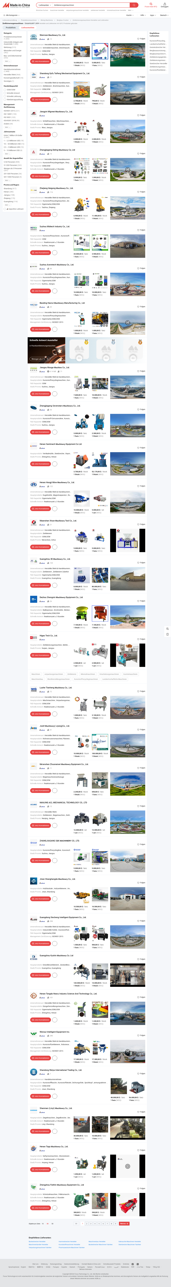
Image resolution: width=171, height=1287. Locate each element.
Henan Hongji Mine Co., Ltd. (57, 482)
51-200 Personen (13, 165)
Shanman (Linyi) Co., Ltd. (56, 1108)
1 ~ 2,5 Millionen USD (14, 140)
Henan (9, 192)
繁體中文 (40, 1267)
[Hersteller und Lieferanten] (16, 5)
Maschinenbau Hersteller (97, 1241)
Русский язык (100, 1267)
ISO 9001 (10, 117)
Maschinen (36, 674)
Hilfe (142, 15)
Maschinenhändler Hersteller (38, 1244)
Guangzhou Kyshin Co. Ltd (56, 955)
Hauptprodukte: (36, 48)
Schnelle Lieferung (13, 96)
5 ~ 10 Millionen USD (13, 150)
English (23, 1267)
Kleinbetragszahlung (14, 99)
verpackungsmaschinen (53, 674)
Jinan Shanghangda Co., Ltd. (57, 879)
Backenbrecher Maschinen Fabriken (101, 1244)
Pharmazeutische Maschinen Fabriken (72, 1247)
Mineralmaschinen (88, 674)
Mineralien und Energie (12, 51)
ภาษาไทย (140, 1267)
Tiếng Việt (156, 1267)
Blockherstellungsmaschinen (58, 679)
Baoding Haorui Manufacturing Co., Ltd (62, 303)
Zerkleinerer (71, 674)
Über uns (35, 1264)
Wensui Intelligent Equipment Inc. (55, 1031)
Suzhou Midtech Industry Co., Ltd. (55, 226)
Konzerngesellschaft (13, 78)
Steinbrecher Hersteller (158, 63)
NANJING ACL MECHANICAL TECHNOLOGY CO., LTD (63, 802)
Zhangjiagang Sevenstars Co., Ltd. (60, 405)
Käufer (129, 15)
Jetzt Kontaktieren (42, 61)
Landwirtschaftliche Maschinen (114, 679)
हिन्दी (132, 1267)
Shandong (10, 188)
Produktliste (11, 28)
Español (64, 1267)
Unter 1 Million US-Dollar (13, 136)
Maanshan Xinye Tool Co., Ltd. (58, 520)
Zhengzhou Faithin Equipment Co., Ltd (62, 1184)
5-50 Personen (12, 162)
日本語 (48, 1267)
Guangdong (11, 201)
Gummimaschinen (130, 674)
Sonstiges (9, 81)
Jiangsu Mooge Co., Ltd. (55, 367)
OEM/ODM (10, 89)
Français (56, 1267)
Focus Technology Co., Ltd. (83, 1274)
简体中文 (32, 1267)
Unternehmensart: (37, 44)
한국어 (109, 1267)
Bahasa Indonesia (85, 1269)
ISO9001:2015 (12, 111)
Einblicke (126, 1264)
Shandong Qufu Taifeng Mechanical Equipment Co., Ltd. (65, 73)
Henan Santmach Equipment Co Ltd (61, 444)
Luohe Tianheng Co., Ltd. (56, 687)
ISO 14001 (10, 114)
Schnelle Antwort (13, 93)
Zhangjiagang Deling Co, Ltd (57, 149)
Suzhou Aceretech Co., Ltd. (57, 264)
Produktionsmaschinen (13, 38)
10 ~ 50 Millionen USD (14, 144)
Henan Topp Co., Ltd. (54, 1146)
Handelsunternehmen (12, 70)
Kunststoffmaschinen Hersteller (69, 1244)
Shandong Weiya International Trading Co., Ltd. (61, 1070)
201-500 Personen (13, 173)
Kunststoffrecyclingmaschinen (86, 679)
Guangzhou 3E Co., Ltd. (55, 559)
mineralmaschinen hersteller (116, 10)
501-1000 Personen (13, 177)
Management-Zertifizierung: (41, 92)
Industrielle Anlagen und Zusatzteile (13, 43)
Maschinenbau (37, 679)
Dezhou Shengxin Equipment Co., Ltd (61, 597)
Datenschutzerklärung (71, 1264)
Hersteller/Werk (12, 74)
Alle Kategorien (12, 15)
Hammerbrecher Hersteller (67, 1241)
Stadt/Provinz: (35, 54)
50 (52, 1224)
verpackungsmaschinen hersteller (77, 10)
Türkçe (148, 1267)
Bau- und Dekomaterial (12, 57)
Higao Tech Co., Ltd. (49, 635)
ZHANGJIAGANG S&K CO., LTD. (59, 840)
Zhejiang (9, 198)
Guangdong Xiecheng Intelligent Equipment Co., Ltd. (63, 917)
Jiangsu (9, 195)
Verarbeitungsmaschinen (109, 674)
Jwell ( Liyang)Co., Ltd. (55, 726)
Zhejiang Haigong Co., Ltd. (56, 188)
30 (47, 1224)
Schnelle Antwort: (37, 124)
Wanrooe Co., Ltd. (53, 35)
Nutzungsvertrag (56, 1264)
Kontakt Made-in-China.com (91, 1264)
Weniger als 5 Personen (13, 169)
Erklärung (44, 1264)
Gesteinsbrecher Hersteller (160, 47)
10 (43, 1224)
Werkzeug (10, 47)
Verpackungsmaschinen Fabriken (40, 1247)
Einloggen (164, 6)
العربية (116, 1267)
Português (81, 1267)
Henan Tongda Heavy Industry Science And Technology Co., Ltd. (68, 993)
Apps (152, 15)
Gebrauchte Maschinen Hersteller (130, 1241)
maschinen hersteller (57, 10)
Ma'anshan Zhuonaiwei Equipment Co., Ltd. (64, 764)
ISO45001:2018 (12, 120)
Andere (8, 124)
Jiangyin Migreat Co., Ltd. (56, 111)
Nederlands (125, 1267)
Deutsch (72, 1267)
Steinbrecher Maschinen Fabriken (130, 1244)
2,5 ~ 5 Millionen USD (14, 147)
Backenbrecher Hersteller (37, 1241)
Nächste (123, 1223)
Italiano (90, 1267)
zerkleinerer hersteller (98, 10)
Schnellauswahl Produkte (111, 1264)
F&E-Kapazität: (36, 51)
